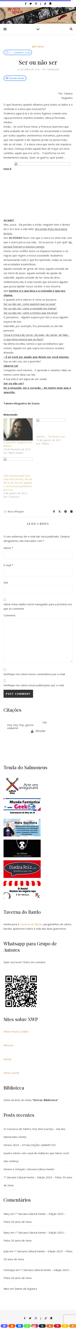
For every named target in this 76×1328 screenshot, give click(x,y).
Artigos (38, 46)
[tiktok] (45, 3)
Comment (9, 615)
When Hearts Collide (16, 1031)
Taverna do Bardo (31, 924)
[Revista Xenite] (38, 15)
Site (6, 582)
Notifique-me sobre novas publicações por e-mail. (34, 685)
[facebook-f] (26, 3)
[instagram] (36, 3)
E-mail (8, 565)
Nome (8, 548)
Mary (7, 1214)
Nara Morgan (15, 511)
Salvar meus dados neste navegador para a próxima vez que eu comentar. (38, 606)
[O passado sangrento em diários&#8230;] (18, 429)
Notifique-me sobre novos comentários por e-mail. (34, 674)
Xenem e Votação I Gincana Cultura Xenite (29, 1169)
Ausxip (7, 1059)
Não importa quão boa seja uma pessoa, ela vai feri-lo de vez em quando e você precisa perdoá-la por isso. (18, 482)
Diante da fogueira (25, 1288)
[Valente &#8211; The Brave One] (50, 426)
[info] (41, 3)
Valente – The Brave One (50, 436)
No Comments (50, 69)
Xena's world (11, 1073)
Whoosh (8, 1045)
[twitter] (31, 3)
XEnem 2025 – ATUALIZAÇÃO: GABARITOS (30, 1145)
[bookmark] (50, 3)
